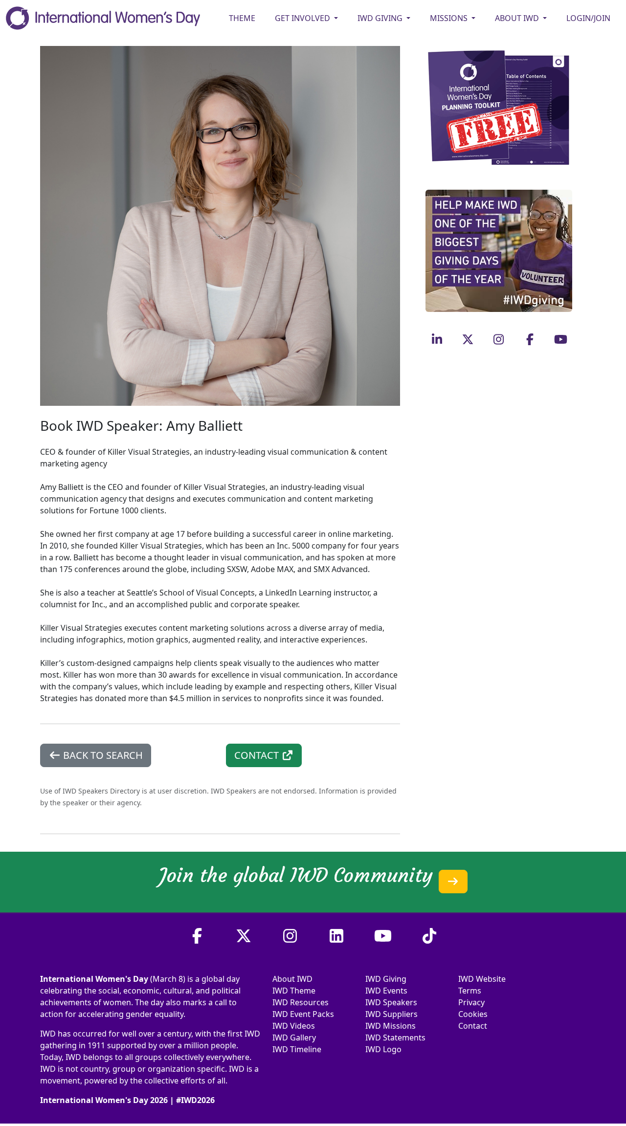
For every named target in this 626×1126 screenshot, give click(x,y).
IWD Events (386, 990)
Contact (472, 1025)
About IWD (292, 978)
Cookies (473, 1014)
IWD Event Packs (303, 1014)
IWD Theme (293, 990)
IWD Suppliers (391, 1014)
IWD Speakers (391, 1002)
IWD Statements (395, 1037)
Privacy (471, 1002)
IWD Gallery (294, 1037)
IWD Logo (383, 1049)
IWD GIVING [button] (381, 18)
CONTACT (257, 755)
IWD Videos (293, 1025)
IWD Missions (390, 1025)
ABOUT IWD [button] (518, 18)
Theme (242, 18)
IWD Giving (385, 978)
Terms (469, 990)
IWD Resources (300, 1002)
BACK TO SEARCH (102, 755)
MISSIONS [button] (450, 18)
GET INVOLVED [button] (303, 18)
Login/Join (588, 18)
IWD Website (482, 978)
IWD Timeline (296, 1049)
